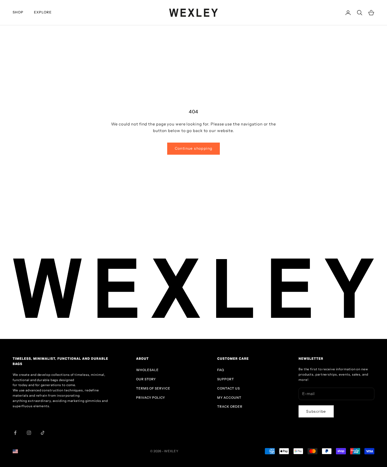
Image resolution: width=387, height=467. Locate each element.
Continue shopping (193, 148)
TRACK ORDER (229, 406)
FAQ (220, 370)
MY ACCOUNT (229, 398)
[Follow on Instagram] (29, 432)
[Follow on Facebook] (15, 432)
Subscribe (316, 411)
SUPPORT (225, 379)
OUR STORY (146, 379)
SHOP (18, 12)
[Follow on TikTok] (42, 432)
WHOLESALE (147, 370)
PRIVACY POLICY (150, 398)
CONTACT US (228, 388)
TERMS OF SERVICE (153, 388)
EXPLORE (43, 12)
